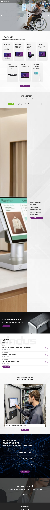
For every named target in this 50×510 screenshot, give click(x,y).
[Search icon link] (48, 2)
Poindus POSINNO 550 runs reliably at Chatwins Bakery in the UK (21, 425)
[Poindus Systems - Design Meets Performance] (5, 1)
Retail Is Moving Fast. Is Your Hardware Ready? (16, 347)
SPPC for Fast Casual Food (10, 361)
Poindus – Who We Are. (9, 354)
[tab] (11, 104)
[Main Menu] (44, 1)
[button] (2, 15)
